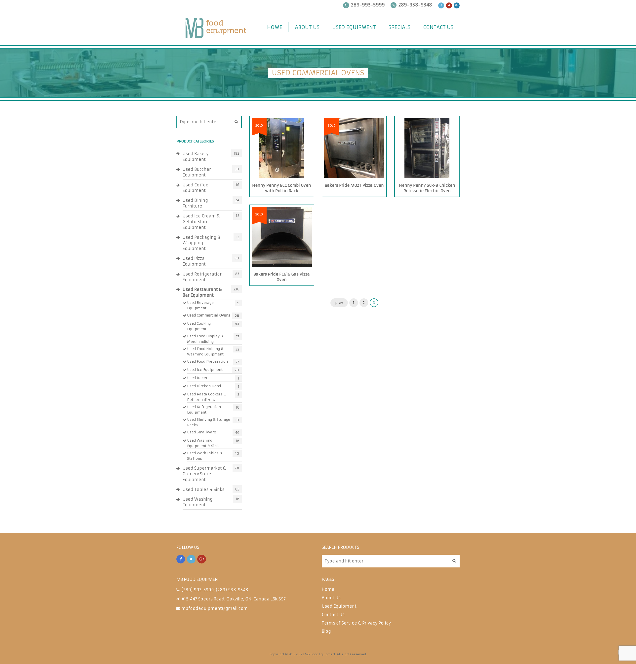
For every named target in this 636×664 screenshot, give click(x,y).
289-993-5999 (368, 5)
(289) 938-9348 (232, 589)
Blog (326, 631)
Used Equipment (354, 27)
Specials (399, 27)
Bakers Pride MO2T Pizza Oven (354, 185)
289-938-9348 (415, 5)
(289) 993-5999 (197, 589)
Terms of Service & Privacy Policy (356, 623)
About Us (307, 27)
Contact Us (438, 27)
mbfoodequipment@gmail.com (214, 608)
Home (274, 27)
